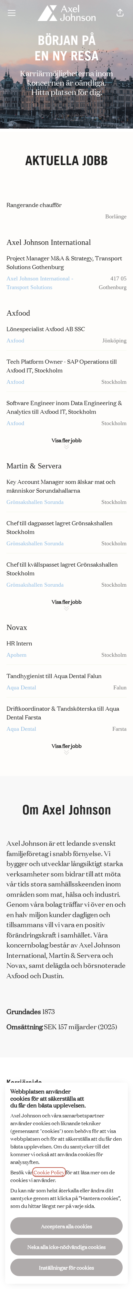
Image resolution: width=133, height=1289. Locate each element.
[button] (120, 13)
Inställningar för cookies (66, 1267)
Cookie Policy (49, 1172)
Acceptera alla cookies (66, 1226)
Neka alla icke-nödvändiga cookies (66, 1246)
